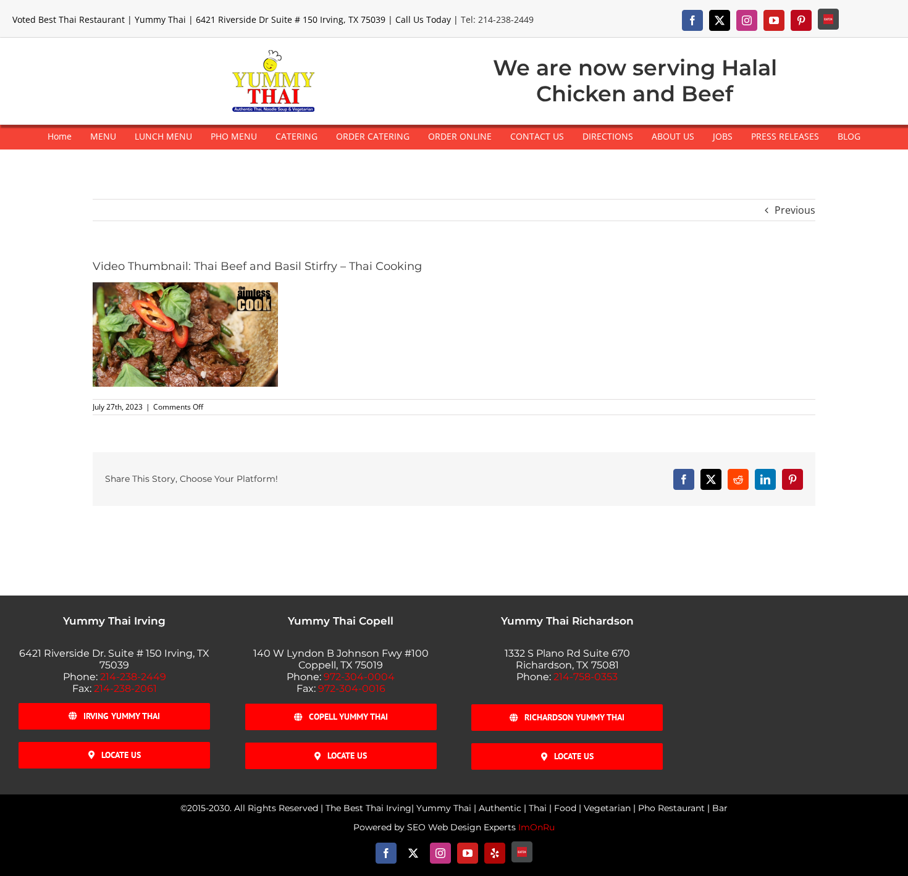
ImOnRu (536, 827)
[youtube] (773, 20)
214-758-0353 (585, 677)
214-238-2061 (125, 688)
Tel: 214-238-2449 (497, 19)
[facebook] (692, 20)
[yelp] (494, 853)
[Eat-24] (828, 19)
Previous (795, 210)
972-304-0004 (359, 677)
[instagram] (746, 20)
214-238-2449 (133, 677)
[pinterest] (801, 20)
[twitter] (719, 20)
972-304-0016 (351, 688)
